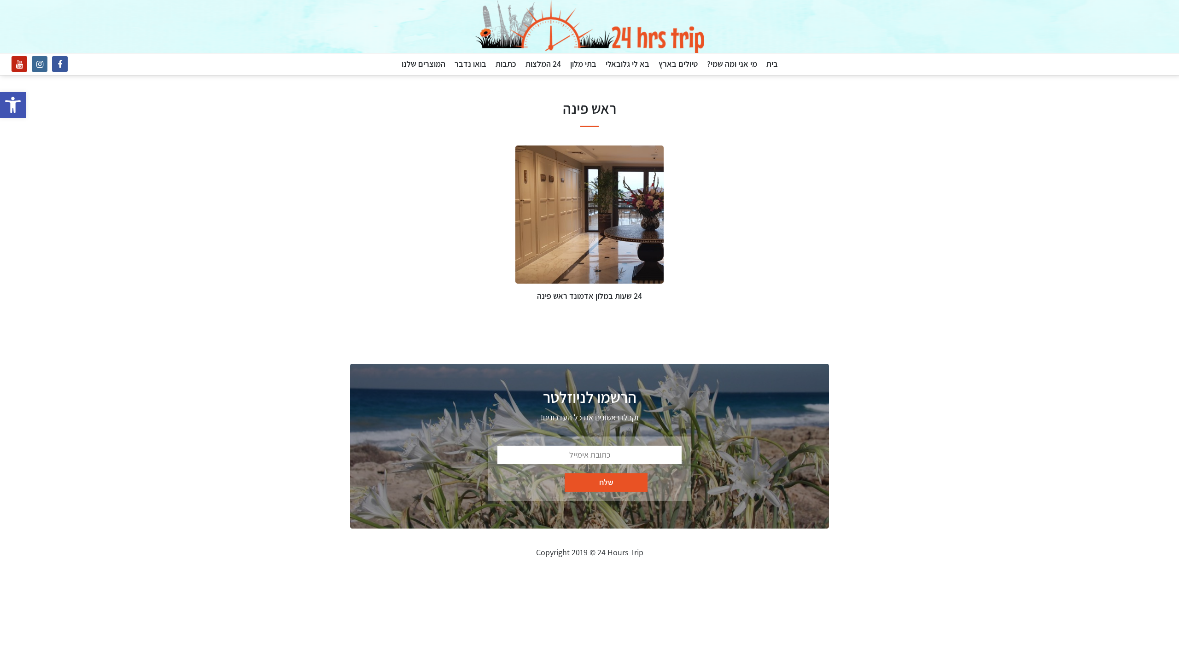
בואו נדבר (470, 63)
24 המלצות (543, 63)
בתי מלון (583, 63)
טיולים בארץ (678, 63)
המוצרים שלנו (423, 63)
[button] (13, 105)
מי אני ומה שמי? (732, 63)
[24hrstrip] (589, 26)
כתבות (506, 63)
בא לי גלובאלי (627, 63)
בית (772, 63)
